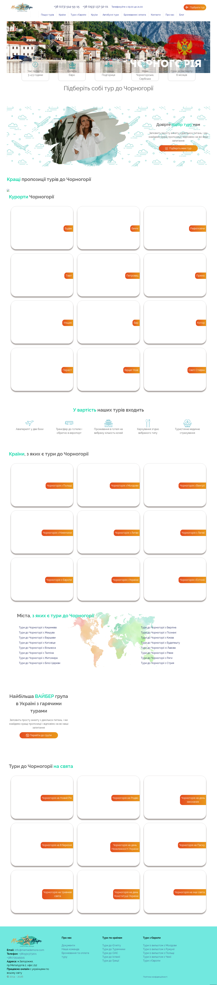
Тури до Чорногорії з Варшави (37, 637)
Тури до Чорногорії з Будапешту (160, 642)
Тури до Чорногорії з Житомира (38, 657)
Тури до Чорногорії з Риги (156, 657)
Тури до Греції (110, 960)
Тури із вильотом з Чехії (157, 956)
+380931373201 (28, 953)
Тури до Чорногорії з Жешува (37, 632)
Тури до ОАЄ (110, 953)
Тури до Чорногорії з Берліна (158, 627)
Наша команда (70, 949)
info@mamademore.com (29, 950)
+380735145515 (16, 957)
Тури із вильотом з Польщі (158, 953)
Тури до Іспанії (111, 956)
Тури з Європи (151, 960)
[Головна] (34, 14)
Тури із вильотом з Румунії (159, 949)
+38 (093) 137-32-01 (96, 6)
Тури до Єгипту (111, 945)
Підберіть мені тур (180, 148)
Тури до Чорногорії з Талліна (36, 652)
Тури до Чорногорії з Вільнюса (37, 647)
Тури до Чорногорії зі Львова (158, 647)
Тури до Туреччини (113, 949)
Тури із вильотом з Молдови (160, 945)
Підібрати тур (197, 7)
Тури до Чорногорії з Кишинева (38, 627)
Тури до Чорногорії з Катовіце (37, 642)
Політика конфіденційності (155, 977)
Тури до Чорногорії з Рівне (157, 652)
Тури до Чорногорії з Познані (158, 632)
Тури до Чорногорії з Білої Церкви (39, 663)
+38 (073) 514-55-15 (67, 6)
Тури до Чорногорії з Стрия (157, 663)
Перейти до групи (41, 735)
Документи (68, 945)
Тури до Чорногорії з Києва (157, 637)
